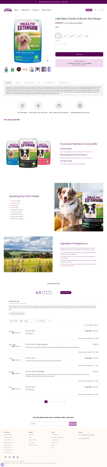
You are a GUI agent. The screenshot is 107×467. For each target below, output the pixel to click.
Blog (53, 447)
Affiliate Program (33, 445)
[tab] (8, 82)
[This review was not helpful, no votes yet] (96, 338)
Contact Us (31, 434)
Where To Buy (46, 10)
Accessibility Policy (8, 434)
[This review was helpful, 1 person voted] (93, 365)
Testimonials (55, 442)
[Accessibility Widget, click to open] (2, 464)
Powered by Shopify (20, 461)
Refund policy (7, 463)
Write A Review (66, 292)
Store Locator (32, 442)
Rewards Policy (7, 445)
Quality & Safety (56, 439)
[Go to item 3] (18, 69)
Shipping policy (31, 463)
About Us (36, 10)
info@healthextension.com (88, 434)
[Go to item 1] (6, 69)
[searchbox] (14, 321)
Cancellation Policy (8, 437)
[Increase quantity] (64, 44)
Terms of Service (8, 452)
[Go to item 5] (31, 69)
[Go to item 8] (50, 69)
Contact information (41, 463)
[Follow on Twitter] (10, 457)
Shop (16, 10)
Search (53, 445)
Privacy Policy (7, 439)
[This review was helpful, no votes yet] (93, 338)
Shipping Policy (7, 447)
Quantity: (57, 40)
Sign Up (73, 424)
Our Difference (55, 434)
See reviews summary (76, 23)
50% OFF (89, 10)
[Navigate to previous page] (42, 401)
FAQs (30, 437)
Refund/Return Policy (9, 442)
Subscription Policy (8, 450)
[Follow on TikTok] (18, 457)
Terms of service (23, 463)
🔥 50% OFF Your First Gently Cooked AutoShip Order (53, 1)
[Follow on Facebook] (6, 457)
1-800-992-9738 (85, 438)
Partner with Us (32, 439)
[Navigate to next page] (64, 401)
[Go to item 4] (25, 69)
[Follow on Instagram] (14, 457)
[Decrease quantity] (57, 44)
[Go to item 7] (43, 69)
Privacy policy (15, 463)
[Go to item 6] (37, 69)
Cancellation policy (52, 463)
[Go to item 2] (12, 69)
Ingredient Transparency (58, 437)
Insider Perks (25, 10)
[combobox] (30, 321)
